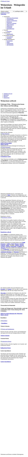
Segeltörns (9, 38)
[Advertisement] (7, 69)
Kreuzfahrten (10, 36)
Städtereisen (9, 26)
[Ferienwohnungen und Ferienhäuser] (5, 147)
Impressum (6, 95)
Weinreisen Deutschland (12, 18)
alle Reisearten (10, 44)
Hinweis (6, 96)
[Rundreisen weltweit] (6, 217)
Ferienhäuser (10, 40)
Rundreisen (9, 22)
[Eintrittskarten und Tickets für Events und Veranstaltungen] (7, 329)
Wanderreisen (10, 34)
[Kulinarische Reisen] (6, 341)
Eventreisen (9, 27)
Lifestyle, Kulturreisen (12, 20)
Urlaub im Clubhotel (11, 23)
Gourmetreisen (10, 19)
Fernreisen (9, 31)
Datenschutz (6, 97)
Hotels (8, 42)
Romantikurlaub (10, 28)
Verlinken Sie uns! (8, 93)
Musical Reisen (10, 24)
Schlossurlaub (10, 43)
